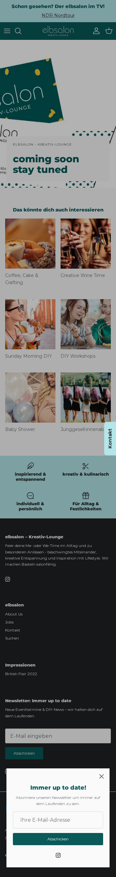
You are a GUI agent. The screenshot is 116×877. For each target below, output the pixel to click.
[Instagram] (58, 855)
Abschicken (58, 839)
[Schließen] (101, 776)
